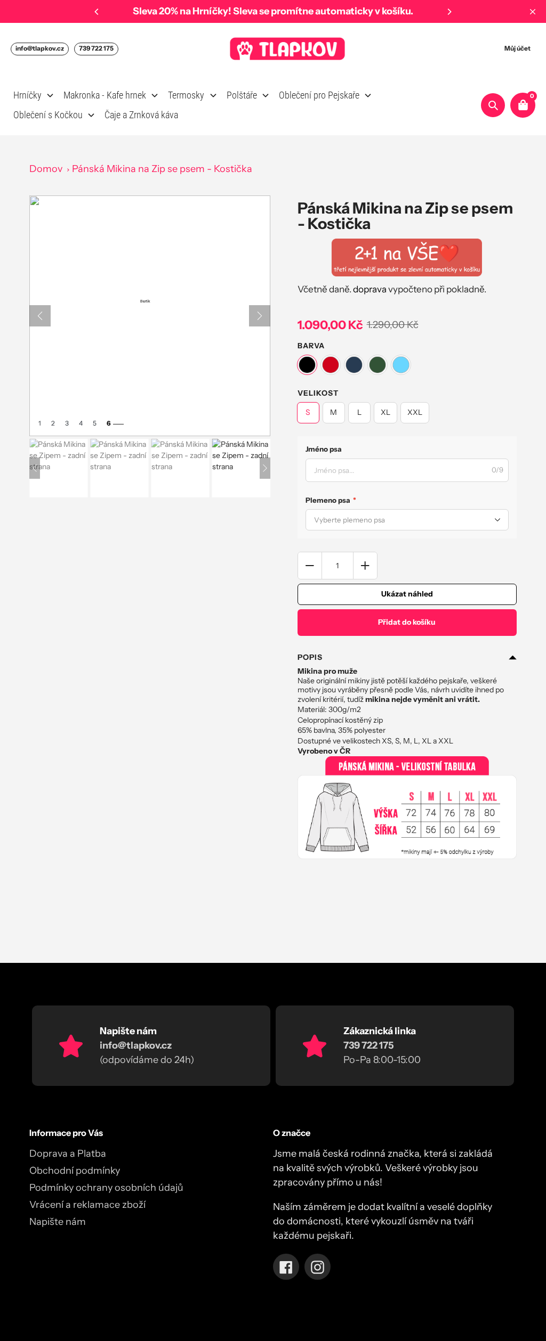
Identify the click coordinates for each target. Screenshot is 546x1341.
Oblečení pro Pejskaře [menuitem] (319, 95)
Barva (311, 345)
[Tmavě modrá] (354, 364)
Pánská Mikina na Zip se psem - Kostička (162, 169)
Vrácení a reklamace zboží (87, 1205)
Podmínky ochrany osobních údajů (106, 1187)
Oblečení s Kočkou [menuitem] (48, 114)
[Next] (449, 11)
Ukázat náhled (407, 594)
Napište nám (57, 1222)
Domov (45, 169)
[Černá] (307, 364)
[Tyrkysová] (401, 364)
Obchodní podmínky (74, 1170)
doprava (370, 289)
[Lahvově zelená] (377, 364)
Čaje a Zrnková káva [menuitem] (141, 114)
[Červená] (330, 364)
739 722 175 (96, 48)
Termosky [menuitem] (186, 95)
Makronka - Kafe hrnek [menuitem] (104, 95)
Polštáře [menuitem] (242, 95)
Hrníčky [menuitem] (27, 95)
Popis (310, 657)
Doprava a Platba (67, 1153)
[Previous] (97, 11)
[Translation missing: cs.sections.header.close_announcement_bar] (532, 11)
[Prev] (40, 315)
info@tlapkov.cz (39, 48)
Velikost (318, 393)
